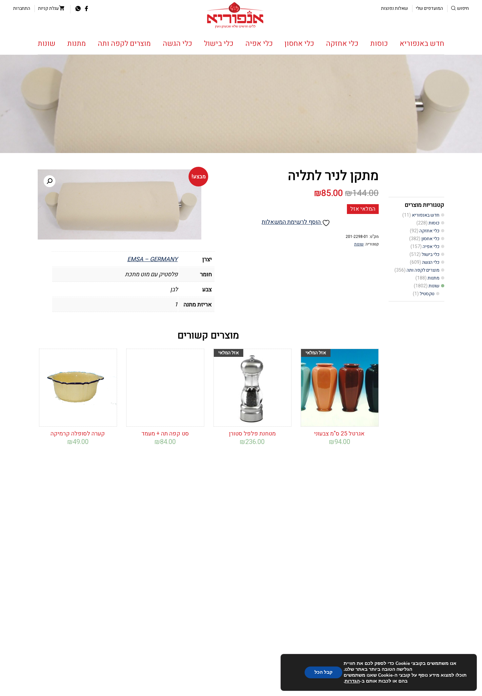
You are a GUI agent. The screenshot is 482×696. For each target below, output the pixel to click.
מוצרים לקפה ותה (124, 43)
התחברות (21, 8)
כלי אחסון (299, 43)
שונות (46, 43)
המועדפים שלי (429, 8)
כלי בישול (218, 43)
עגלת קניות (48, 8)
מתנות (76, 43)
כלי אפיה (259, 43)
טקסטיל (427, 293)
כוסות (379, 43)
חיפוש (463, 8)
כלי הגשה (177, 43)
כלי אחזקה (342, 43)
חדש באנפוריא (422, 43)
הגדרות (352, 681)
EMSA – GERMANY (152, 259)
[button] (49, 181)
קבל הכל (323, 672)
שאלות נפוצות (394, 8)
